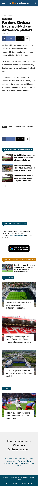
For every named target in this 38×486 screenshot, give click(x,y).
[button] (35, 3)
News (10, 18)
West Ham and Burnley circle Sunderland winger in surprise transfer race (24, 167)
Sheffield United (20, 126)
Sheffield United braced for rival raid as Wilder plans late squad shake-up (24, 157)
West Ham (30, 126)
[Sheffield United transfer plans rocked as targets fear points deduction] (7, 178)
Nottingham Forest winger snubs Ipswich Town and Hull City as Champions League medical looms (18, 339)
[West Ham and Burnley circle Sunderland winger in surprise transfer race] (7, 168)
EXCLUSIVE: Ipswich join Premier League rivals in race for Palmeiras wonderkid (18, 373)
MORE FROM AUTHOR (25, 149)
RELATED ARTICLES (9, 149)
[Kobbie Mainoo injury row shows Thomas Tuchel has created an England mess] (19, 405)
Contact (19, 480)
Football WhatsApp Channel (11, 477)
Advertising (24, 477)
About (32, 477)
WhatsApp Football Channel (14, 224)
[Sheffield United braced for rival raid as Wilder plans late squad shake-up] (7, 157)
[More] (27, 38)
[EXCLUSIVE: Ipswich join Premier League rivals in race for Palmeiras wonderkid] (19, 362)
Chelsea (11, 126)
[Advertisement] (19, 9)
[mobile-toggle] (3, 3)
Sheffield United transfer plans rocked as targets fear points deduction (23, 178)
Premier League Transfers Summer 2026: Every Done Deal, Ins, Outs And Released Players (24, 268)
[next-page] (6, 186)
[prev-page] (3, 186)
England (10, 15)
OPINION (6, 388)
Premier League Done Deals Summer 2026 (19, 260)
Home (4, 15)
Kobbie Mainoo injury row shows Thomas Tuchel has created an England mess (17, 415)
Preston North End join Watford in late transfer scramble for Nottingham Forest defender (18, 305)
